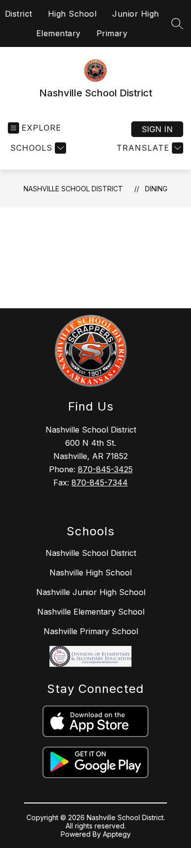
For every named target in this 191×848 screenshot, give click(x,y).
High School (72, 14)
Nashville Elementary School (90, 612)
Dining (156, 188)
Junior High (135, 14)
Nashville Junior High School (90, 592)
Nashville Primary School (91, 631)
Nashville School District (73, 188)
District (18, 14)
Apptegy (117, 834)
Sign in (157, 129)
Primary (112, 33)
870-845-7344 (100, 482)
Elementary (58, 33)
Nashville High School (90, 572)
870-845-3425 (105, 469)
